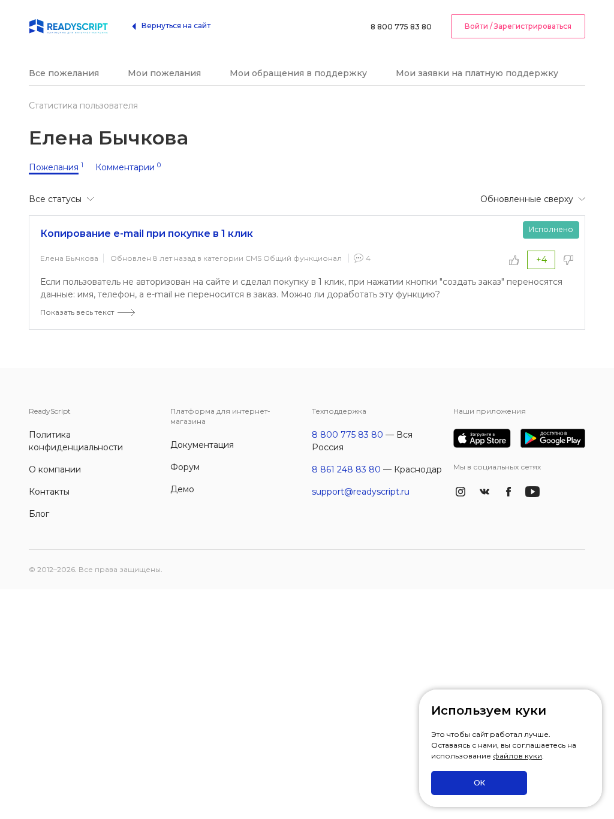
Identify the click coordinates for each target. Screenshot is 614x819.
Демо (182, 489)
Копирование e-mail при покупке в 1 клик (146, 233)
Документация (202, 444)
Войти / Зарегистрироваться (518, 26)
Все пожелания (64, 73)
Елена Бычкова (69, 258)
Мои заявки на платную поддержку (477, 73)
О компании (55, 469)
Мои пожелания (164, 73)
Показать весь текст (77, 312)
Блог (39, 513)
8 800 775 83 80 (401, 26)
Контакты (49, 491)
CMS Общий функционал (293, 258)
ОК (479, 782)
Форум (185, 467)
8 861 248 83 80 (346, 469)
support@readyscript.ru (361, 491)
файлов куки (517, 755)
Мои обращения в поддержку (298, 73)
